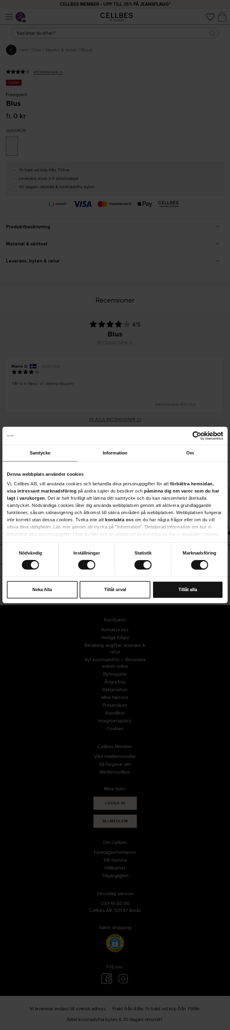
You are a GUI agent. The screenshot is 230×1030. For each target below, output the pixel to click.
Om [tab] (190, 452)
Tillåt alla (187, 589)
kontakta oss (119, 519)
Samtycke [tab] (40, 452)
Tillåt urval (115, 589)
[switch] (86, 565)
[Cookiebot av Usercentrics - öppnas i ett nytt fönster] (197, 435)
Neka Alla (42, 589)
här (95, 534)
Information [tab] (115, 452)
